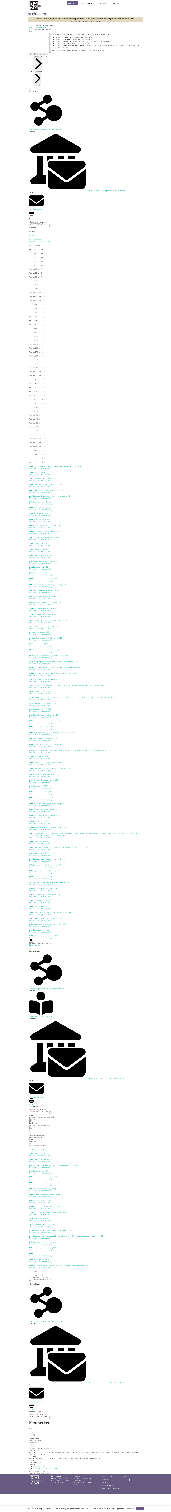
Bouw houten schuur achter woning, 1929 (45, 525)
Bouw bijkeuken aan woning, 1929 (42, 608)
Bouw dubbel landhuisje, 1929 (41, 514)
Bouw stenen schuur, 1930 (40, 900)
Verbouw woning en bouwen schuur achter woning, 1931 (50, 1230)
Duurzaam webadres (36, 219)
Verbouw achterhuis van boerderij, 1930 (44, 774)
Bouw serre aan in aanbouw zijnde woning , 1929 (47, 585)
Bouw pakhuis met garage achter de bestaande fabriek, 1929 (51, 496)
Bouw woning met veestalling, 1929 (43, 579)
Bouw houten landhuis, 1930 (41, 792)
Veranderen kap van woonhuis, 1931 (43, 1254)
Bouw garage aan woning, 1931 (41, 1224)
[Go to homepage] (35, 5)
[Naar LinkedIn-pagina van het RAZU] (128, 1479)
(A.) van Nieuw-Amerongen (38, 1149)
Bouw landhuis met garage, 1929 (42, 508)
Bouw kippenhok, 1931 (38, 1183)
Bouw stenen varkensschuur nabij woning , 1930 (47, 924)
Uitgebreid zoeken (41, 54)
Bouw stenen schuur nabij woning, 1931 (44, 1189)
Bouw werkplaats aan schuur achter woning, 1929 (48, 620)
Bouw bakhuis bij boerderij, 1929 (42, 555)
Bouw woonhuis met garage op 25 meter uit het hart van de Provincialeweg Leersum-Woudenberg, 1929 (66, 685)
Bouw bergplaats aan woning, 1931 (43, 1248)
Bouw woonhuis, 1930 (38, 821)
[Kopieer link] (50, 225)
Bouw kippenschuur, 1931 (40, 1201)
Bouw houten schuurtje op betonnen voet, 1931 (47, 1212)
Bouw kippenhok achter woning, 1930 (43, 739)
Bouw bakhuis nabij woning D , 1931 (43, 1177)
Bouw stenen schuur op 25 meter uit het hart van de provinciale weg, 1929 (56, 668)
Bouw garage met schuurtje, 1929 (42, 478)
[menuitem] (72, 3)
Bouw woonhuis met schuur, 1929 (42, 691)
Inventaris (37, 85)
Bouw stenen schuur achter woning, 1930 (45, 816)
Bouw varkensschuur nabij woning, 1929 (44, 614)
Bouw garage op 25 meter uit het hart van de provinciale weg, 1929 (53, 662)
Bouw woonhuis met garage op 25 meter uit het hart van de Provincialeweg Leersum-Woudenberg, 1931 (66, 1236)
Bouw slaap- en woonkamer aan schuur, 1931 (46, 1206)
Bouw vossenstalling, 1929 (40, 709)
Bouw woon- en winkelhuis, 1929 (42, 502)
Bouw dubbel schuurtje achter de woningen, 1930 (48, 804)
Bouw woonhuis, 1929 (38, 567)
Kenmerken (38, 71)
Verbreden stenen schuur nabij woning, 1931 (46, 1195)
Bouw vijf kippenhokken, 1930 (41, 756)
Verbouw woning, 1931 (39, 1218)
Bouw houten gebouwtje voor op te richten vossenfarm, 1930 (52, 912)
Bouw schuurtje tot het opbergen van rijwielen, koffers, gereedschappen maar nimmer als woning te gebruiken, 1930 (70, 750)
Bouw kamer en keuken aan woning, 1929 (45, 602)
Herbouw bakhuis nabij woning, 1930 (43, 780)
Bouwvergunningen (35, 945)
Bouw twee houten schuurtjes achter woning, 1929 (48, 656)
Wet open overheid (108, 1485)
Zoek (30, 31)
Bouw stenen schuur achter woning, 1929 (45, 531)
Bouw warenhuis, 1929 (39, 644)
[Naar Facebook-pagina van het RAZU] (124, 1479)
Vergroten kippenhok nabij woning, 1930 (44, 871)
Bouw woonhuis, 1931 (38, 1171)
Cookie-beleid (106, 1479)
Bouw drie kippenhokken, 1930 (41, 727)
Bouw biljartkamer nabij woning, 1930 (43, 715)
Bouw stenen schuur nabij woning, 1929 (44, 597)
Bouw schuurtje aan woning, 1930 (42, 853)
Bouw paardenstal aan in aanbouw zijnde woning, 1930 (49, 768)
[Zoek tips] (50, 43)
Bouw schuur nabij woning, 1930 (42, 877)
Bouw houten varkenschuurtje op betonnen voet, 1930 (49, 883)
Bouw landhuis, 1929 (38, 573)
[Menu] (30, 89)
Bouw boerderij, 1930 (38, 786)
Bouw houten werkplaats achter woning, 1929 (46, 490)
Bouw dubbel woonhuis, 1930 (41, 798)
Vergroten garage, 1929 (39, 632)
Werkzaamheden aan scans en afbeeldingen (85, 21)
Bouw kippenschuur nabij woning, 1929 (44, 626)
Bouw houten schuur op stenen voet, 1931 (45, 1242)
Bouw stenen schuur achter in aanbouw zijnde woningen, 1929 (52, 673)
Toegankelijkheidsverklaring (110, 1488)
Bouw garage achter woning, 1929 (42, 703)
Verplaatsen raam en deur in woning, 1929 (45, 638)
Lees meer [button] (130, 1509)
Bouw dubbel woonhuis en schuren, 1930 (45, 721)
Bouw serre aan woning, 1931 (41, 1159)
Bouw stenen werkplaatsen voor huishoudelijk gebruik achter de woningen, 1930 (58, 847)
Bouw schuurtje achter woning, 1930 (43, 810)
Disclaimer (105, 1482)
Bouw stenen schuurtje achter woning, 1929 (46, 484)
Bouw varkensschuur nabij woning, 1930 (44, 894)
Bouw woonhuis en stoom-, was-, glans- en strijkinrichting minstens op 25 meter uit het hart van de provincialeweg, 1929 (72, 697)
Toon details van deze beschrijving (40, 241)
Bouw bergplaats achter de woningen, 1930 (45, 745)
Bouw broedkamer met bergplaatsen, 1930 (45, 918)
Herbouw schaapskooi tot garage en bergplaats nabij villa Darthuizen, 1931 (56, 1165)
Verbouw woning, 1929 (39, 520)
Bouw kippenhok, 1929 (38, 543)
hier (104, 50)
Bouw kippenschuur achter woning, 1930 (45, 762)
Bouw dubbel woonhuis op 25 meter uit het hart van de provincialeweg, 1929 (57, 466)
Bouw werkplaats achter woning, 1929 (44, 537)
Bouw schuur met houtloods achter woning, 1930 (47, 859)
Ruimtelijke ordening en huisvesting (45, 1468)
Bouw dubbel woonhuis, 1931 (41, 930)
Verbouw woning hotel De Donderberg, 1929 (46, 650)
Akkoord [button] (139, 1509)
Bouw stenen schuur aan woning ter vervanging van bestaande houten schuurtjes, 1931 (61, 1266)
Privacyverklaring (107, 1476)
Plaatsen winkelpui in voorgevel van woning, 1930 (47, 827)
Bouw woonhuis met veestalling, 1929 (44, 591)
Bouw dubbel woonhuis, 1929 (41, 472)
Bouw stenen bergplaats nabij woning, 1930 (46, 865)
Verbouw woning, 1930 (39, 841)
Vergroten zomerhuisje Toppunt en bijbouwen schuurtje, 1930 (52, 733)
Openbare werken (39, 1466)
